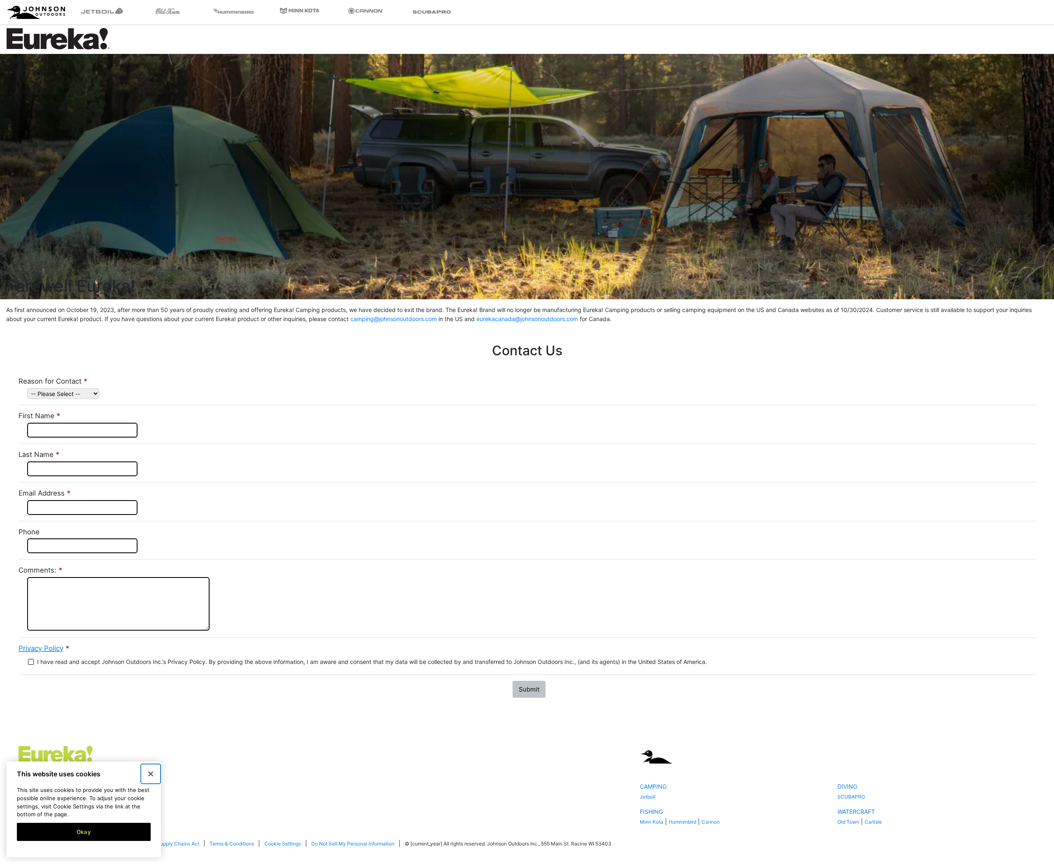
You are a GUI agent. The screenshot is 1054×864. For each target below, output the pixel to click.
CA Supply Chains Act (174, 844)
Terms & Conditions (232, 844)
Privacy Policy (41, 648)
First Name (40, 416)
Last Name (40, 454)
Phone (29, 532)
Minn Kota (651, 822)
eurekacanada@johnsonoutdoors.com (527, 318)
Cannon (711, 822)
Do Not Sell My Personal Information (352, 844)
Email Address (45, 493)
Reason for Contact (54, 381)
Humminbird (682, 822)
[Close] (151, 774)
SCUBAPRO (851, 797)
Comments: (41, 570)
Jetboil (647, 797)
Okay (84, 832)
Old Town (848, 822)
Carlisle (873, 822)
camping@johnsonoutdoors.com (393, 318)
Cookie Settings (282, 844)
